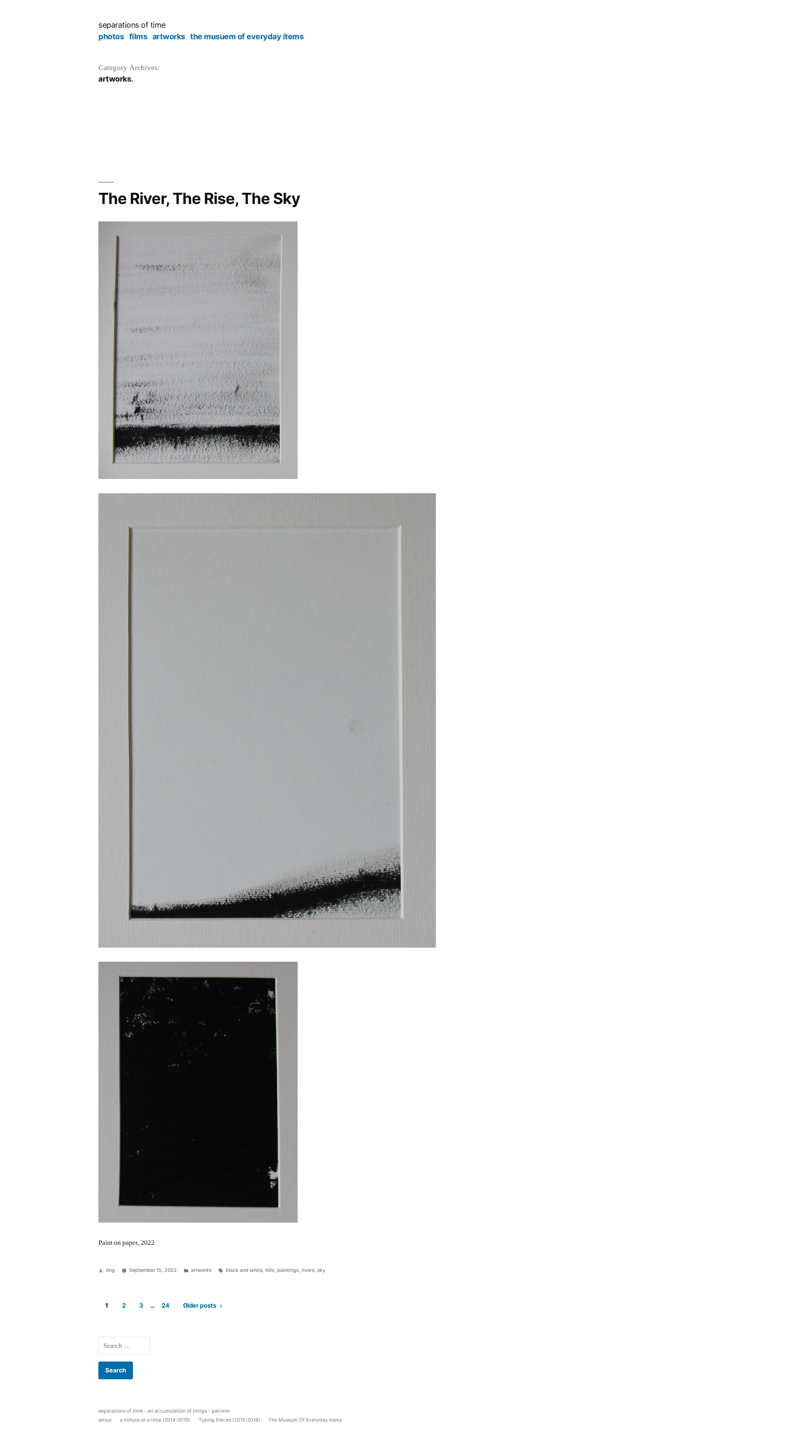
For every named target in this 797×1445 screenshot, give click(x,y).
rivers (307, 1270)
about (105, 1420)
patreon (221, 1411)
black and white (244, 1270)
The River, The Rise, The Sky (199, 198)
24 (165, 1305)
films (138, 36)
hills (269, 1270)
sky (321, 1270)
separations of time (132, 25)
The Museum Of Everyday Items (305, 1420)
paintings (288, 1270)
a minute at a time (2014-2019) (155, 1420)
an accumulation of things (177, 1411)
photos (111, 36)
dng (110, 1270)
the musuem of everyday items (247, 36)
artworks (169, 36)
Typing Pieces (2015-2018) (229, 1420)
